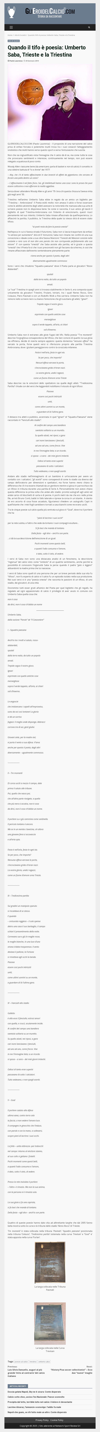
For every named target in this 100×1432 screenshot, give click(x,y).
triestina (33, 1361)
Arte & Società (13, 41)
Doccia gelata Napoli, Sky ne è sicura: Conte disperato (34, 1392)
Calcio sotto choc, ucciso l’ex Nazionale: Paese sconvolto (36, 1397)
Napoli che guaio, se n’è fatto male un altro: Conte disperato (37, 1412)
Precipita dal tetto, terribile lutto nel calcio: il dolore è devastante (40, 1402)
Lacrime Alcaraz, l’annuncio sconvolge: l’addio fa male (34, 1407)
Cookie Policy (56, 1420)
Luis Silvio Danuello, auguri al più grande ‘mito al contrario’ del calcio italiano (26, 1371)
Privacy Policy (42, 1420)
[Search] (89, 27)
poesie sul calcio (21, 1361)
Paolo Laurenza (16, 61)
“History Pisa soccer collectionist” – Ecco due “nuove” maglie (71, 1369)
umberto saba (44, 1361)
